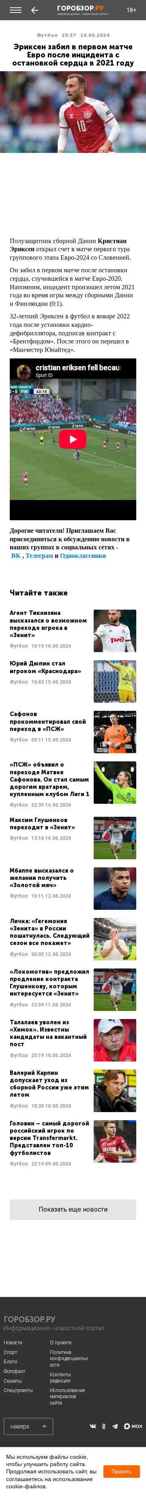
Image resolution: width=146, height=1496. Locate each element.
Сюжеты (13, 1381)
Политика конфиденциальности (69, 1359)
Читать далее (73, 631)
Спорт (10, 1352)
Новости (13, 1343)
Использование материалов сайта (67, 1397)
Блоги (10, 1362)
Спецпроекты (18, 1390)
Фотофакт (14, 1371)
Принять (122, 1471)
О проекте (60, 1343)
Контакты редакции (60, 1378)
